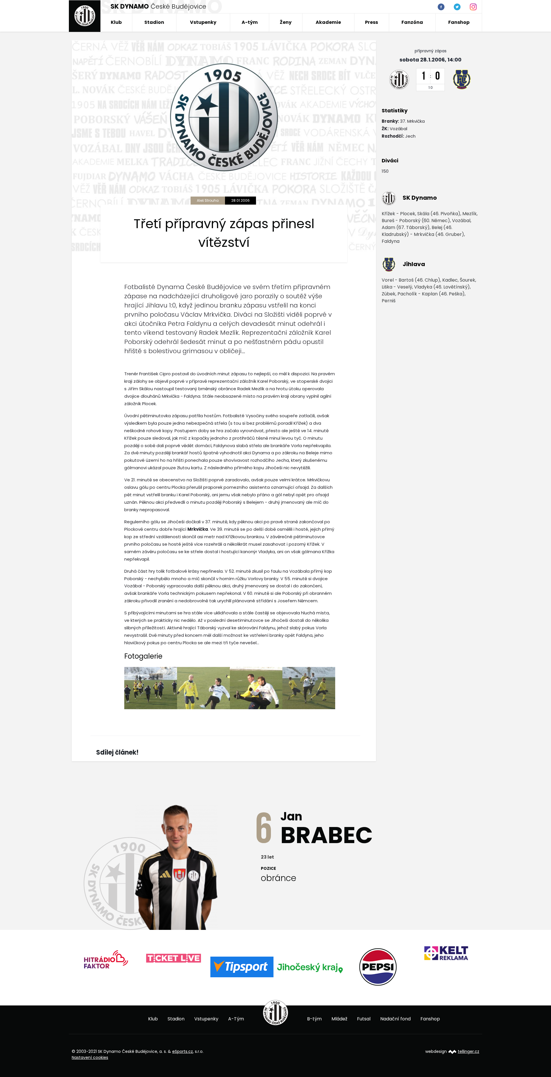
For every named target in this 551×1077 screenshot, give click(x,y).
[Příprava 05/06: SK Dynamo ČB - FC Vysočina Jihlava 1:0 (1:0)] (150, 688)
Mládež (339, 1019)
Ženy (286, 22)
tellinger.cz (468, 1051)
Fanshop (458, 22)
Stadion (154, 22)
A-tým (250, 22)
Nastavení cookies (90, 1057)
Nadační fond (395, 1019)
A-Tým (236, 1019)
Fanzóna (412, 22)
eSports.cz (182, 1051)
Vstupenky (203, 22)
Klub (116, 22)
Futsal (363, 1019)
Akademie (328, 22)
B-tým (314, 1019)
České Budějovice (158, 6)
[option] (106, 958)
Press (371, 22)
